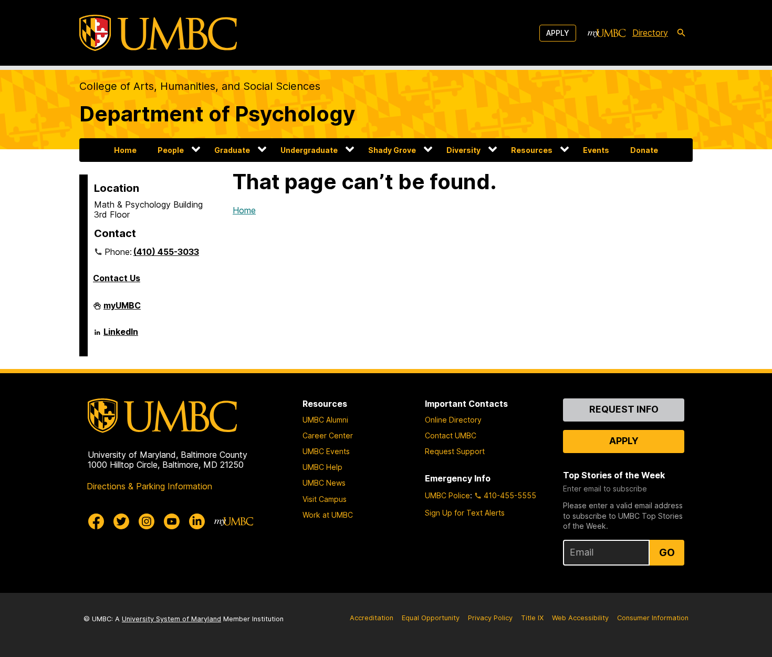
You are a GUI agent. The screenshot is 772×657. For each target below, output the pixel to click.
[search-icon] (681, 33)
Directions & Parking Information (149, 486)
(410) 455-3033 (166, 252)
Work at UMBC (327, 514)
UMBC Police (447, 495)
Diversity (463, 150)
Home (125, 150)
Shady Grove (392, 150)
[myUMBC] (607, 33)
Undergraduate (309, 150)
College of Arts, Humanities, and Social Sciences (199, 86)
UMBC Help (322, 467)
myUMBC (122, 309)
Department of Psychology (217, 114)
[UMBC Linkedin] (196, 521)
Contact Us (116, 278)
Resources (531, 150)
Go (667, 552)
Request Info (624, 409)
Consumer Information (652, 618)
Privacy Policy (490, 618)
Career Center (327, 435)
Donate (644, 150)
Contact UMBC (450, 435)
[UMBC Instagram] (146, 521)
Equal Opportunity (431, 618)
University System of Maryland (171, 619)
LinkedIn (120, 335)
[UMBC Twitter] (121, 521)
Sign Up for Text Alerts (465, 512)
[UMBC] (158, 32)
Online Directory (453, 419)
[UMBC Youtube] (171, 521)
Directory (650, 32)
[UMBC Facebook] (96, 521)
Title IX (532, 618)
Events (596, 150)
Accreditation (371, 618)
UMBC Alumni (325, 419)
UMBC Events (326, 451)
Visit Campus (324, 499)
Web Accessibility (580, 618)
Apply (557, 32)
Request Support (455, 451)
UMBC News (324, 482)
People (171, 150)
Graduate (232, 150)
